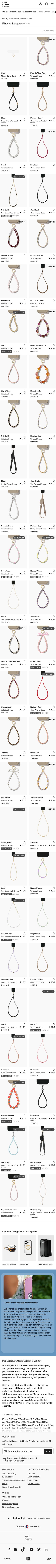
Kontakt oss (7, 1477)
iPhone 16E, (21, 1422)
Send (48, 1451)
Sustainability (34, 1477)
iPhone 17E (10, 1422)
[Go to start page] (5, 4)
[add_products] (24, 73)
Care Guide (33, 1480)
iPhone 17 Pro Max (32, 1419)
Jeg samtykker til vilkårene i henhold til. (22, 1459)
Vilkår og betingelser (11, 1497)
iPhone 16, (31, 1422)
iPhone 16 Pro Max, (24, 1425)
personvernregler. (16, 1461)
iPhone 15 (36, 1425)
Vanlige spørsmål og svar (13, 1480)
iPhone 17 (6, 1419)
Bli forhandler (34, 1484)
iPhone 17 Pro (17, 1419)
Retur (4, 1484)
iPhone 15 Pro (47, 1425)
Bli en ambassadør (10, 1507)
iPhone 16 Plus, (8, 1425)
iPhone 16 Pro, (42, 1422)
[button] (28, 1518)
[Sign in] (40, 4)
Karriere (5, 1500)
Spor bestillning (9, 1473)
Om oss (31, 1473)
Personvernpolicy (10, 1504)
